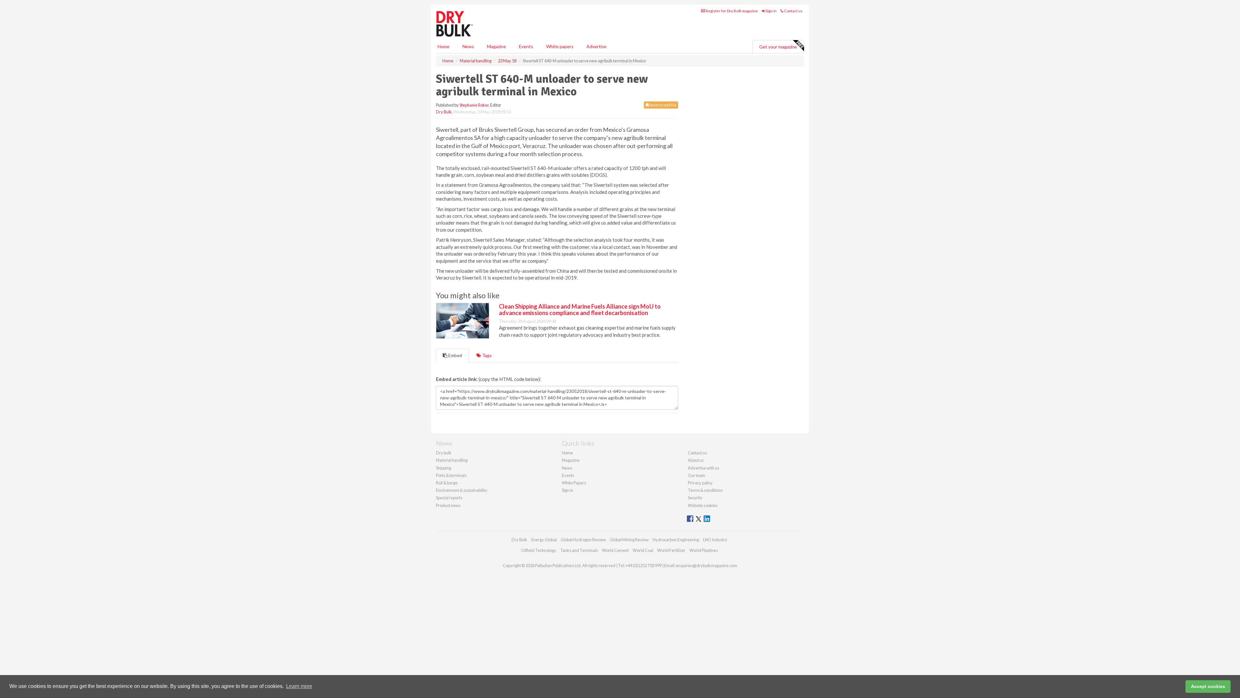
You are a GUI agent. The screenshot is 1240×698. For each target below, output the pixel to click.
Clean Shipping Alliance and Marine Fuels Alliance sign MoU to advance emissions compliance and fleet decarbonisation (580, 309)
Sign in (771, 11)
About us (696, 460)
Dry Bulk (444, 111)
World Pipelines (703, 550)
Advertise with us (703, 468)
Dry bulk (443, 452)
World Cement (615, 550)
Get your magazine (778, 46)
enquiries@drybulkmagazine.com (706, 565)
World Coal (643, 550)
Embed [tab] (454, 355)
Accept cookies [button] (1208, 686)
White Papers (574, 482)
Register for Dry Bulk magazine (731, 11)
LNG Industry (715, 539)
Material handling (452, 460)
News (567, 468)
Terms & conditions (705, 490)
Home (444, 46)
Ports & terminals (451, 475)
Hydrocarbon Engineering (676, 539)
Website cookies (703, 505)
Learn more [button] (299, 686)
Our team (696, 475)
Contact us (792, 11)
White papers (560, 46)
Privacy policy (700, 482)
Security (695, 497)
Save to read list (662, 104)
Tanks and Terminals (579, 550)
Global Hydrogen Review (583, 539)
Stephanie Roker (474, 105)
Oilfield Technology (538, 550)
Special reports (449, 497)
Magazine (496, 46)
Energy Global (544, 539)
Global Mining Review (629, 539)
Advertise (596, 46)
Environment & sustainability (461, 490)
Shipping (443, 468)
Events (526, 46)
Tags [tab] (486, 355)
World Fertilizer (671, 550)
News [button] (468, 46)
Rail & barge (447, 482)
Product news (448, 505)
